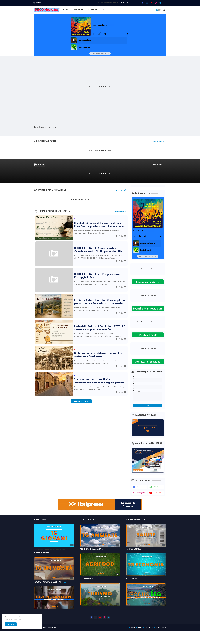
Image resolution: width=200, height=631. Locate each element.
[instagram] (156, 2)
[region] (99, 44)
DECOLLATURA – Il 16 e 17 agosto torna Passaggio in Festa (97, 276)
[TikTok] (164, 2)
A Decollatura (77, 10)
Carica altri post (80, 401)
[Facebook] (116, 236)
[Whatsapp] (122, 236)
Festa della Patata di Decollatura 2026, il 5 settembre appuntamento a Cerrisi (99, 328)
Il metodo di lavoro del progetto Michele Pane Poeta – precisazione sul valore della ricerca (99, 225)
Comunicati (93, 10)
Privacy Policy (161, 627)
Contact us (149, 627)
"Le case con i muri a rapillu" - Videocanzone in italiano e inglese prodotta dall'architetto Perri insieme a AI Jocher (100, 381)
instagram (141, 493)
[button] (158, 10)
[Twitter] (119, 236)
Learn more (17, 619)
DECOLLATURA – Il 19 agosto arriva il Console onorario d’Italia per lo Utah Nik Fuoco (98, 250)
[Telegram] (125, 236)
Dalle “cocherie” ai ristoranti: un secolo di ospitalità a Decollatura (98, 355)
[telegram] (160, 2)
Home (65, 10)
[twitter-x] (147, 2)
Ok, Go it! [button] (10, 624)
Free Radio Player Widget (100, 53)
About (140, 627)
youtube (158, 493)
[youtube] (151, 2)
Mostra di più (157, 141)
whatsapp (158, 487)
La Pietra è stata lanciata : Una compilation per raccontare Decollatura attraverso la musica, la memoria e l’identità (100, 302)
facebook (141, 487)
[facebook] (142, 2)
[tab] (65, 10)
